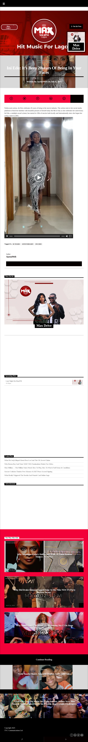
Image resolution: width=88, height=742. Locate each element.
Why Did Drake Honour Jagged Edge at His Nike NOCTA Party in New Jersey (44, 591)
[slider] (37, 236)
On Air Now (77, 26)
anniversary (27, 244)
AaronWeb (42, 81)
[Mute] (67, 236)
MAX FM (9, 568)
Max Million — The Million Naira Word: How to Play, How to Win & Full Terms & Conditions (37, 468)
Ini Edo (39, 244)
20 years (16, 244)
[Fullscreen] (70, 236)
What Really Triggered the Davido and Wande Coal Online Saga (26, 475)
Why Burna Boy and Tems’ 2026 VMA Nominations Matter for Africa (28, 464)
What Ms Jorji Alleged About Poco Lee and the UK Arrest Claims (27, 460)
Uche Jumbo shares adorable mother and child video (44, 674)
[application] (38, 177)
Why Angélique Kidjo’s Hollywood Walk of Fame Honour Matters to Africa (44, 555)
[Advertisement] (44, 355)
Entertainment (44, 62)
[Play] (7, 236)
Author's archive (44, 264)
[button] (38, 177)
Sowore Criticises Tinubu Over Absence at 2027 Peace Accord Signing (28, 472)
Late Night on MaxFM (14, 381)
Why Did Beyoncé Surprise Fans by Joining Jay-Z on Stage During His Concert (44, 626)
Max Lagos (8, 27)
